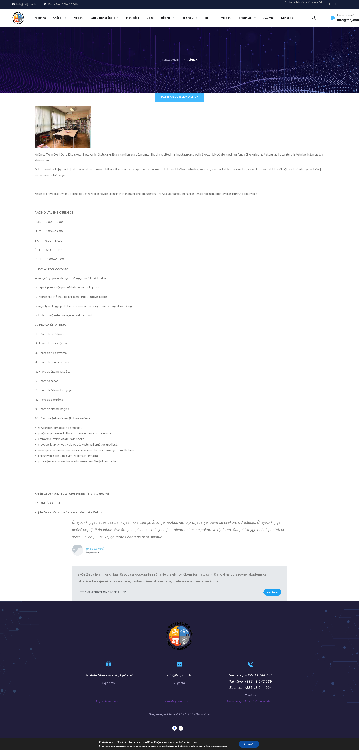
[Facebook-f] (329, 4)
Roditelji (188, 18)
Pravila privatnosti (180, 701)
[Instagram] (336, 4)
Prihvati (249, 744)
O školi (58, 18)
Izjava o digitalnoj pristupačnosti (249, 701)
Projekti (225, 18)
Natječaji (132, 18)
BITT (208, 18)
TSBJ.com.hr (170, 60)
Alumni (268, 18)
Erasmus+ (246, 18)
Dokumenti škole (103, 18)
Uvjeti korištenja (107, 701)
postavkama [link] (218, 746)
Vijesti (78, 18)
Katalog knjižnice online (179, 97)
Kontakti (287, 18)
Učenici (166, 18)
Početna (40, 18)
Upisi (150, 18)
